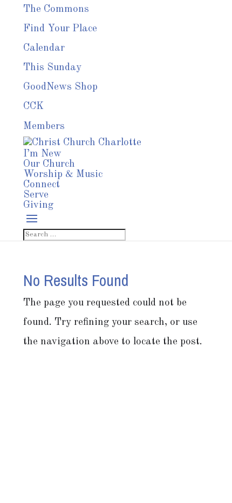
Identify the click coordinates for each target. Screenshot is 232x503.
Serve (36, 195)
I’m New (42, 154)
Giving (38, 205)
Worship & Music (63, 174)
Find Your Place (60, 29)
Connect (41, 185)
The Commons (56, 9)
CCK (33, 106)
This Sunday (52, 68)
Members (44, 126)
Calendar (44, 48)
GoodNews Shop (60, 87)
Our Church (49, 164)
